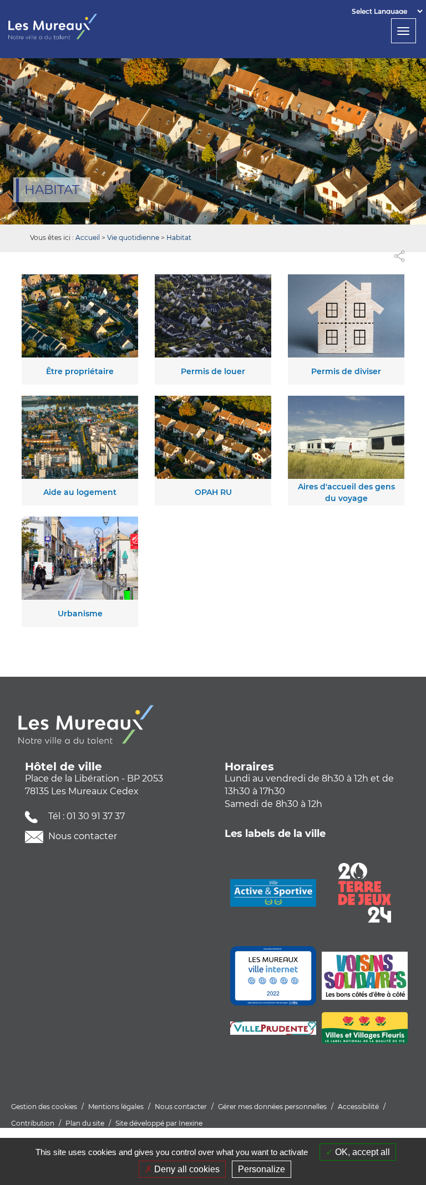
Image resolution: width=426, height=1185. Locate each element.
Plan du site (84, 1123)
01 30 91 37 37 (96, 816)
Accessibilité (358, 1106)
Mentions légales (116, 1106)
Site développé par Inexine (158, 1123)
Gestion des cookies (44, 1106)
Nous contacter (81, 836)
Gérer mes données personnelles (272, 1106)
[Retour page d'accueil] (71, 26)
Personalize (261, 1169)
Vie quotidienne (133, 237)
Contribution (32, 1123)
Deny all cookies (186, 1169)
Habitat (178, 237)
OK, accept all (361, 1152)
